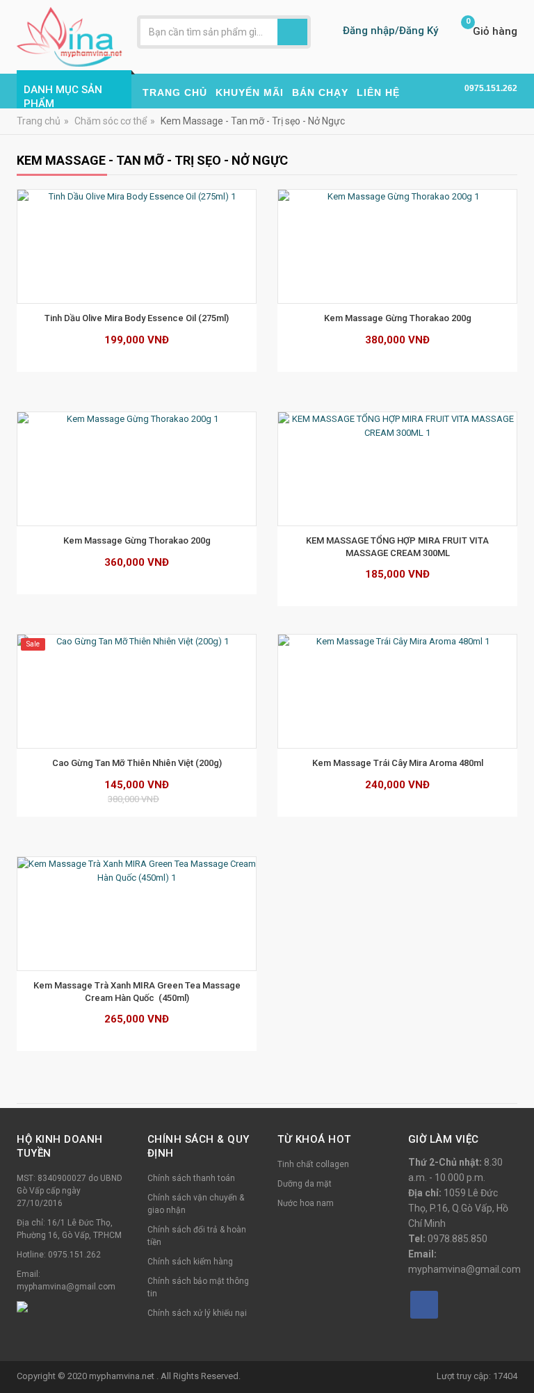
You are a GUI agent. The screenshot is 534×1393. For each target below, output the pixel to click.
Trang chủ (38, 121)
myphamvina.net (122, 1376)
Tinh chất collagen (313, 1164)
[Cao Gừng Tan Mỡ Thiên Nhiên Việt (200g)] (136, 691)
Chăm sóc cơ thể (110, 121)
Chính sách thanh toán (191, 1178)
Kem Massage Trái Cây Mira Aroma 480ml (397, 763)
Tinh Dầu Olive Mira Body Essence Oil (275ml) (136, 318)
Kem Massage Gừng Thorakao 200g (397, 318)
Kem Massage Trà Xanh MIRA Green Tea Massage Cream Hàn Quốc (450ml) (138, 991)
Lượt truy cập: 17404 (477, 1376)
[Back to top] (519, 1347)
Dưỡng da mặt (304, 1184)
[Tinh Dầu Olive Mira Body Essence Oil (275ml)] (136, 246)
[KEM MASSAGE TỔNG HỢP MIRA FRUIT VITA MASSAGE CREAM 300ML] (397, 469)
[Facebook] (424, 1305)
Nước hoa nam (305, 1203)
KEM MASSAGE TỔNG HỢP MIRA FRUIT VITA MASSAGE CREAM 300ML (398, 546)
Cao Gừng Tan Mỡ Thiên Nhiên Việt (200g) (137, 763)
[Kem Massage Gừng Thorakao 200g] (397, 246)
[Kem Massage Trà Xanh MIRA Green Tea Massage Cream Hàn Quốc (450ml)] (136, 913)
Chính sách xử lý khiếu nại (197, 1313)
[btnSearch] (292, 32)
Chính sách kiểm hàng (190, 1261)
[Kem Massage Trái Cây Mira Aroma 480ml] (397, 691)
